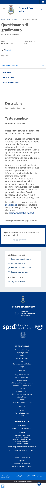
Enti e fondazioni (21, 358)
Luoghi (22, 366)
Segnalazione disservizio (22, 463)
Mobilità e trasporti (22, 391)
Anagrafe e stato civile (21, 374)
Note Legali (18, 476)
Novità (9, 19)
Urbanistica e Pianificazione (22, 385)
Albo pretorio (22, 425)
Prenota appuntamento (22, 457)
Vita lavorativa (22, 380)
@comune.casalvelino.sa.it (21, 213)
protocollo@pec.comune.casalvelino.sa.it (22, 446)
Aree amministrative (22, 350)
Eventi (22, 416)
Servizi (22, 370)
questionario (11, 204)
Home (3, 19)
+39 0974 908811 (22, 444)
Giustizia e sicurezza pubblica (22, 394)
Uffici (22, 355)
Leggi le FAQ (22, 460)
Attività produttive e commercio (22, 383)
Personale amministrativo (22, 364)
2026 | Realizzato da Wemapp (23, 482)
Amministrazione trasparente (22, 428)
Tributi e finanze (22, 397)
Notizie (16, 19)
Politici (22, 361)
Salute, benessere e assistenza (22, 402)
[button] (43, 2)
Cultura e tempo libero (22, 377)
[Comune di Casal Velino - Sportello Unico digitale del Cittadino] (11, 9)
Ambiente (22, 399)
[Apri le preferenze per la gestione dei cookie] (3, 487)
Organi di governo (22, 352)
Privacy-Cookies (7, 476)
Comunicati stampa (22, 413)
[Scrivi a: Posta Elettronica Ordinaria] (22, 448)
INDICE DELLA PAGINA (10, 65)
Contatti (22, 432)
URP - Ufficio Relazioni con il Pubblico (21, 450)
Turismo (22, 388)
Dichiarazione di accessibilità (22, 466)
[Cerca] (42, 9)
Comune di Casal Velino (26, 10)
